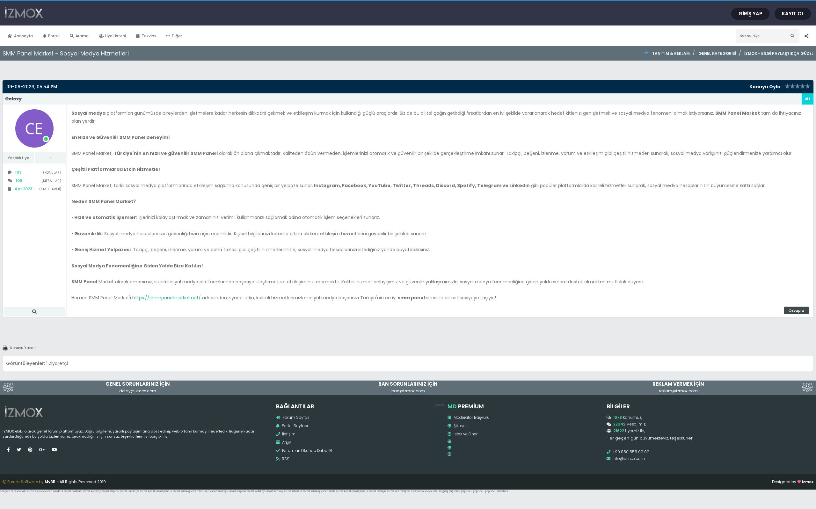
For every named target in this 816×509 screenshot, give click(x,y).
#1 (807, 98)
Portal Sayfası (294, 425)
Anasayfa (23, 36)
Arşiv (286, 442)
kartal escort (155, 491)
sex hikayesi (402, 491)
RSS (285, 459)
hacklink (502, 491)
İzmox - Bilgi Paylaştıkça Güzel (778, 53)
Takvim (149, 36)
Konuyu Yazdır (23, 347)
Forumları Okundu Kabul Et (306, 450)
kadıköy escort (100, 491)
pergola (439, 404)
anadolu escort (25, 491)
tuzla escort (336, 491)
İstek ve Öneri (465, 434)
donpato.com (8, 491)
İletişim (288, 434)
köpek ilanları (433, 491)
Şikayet (460, 425)
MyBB (50, 481)
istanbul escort (301, 491)
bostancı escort (81, 491)
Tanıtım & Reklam (671, 53)
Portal (54, 36)
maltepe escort (44, 491)
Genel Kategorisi (717, 53)
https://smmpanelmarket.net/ (166, 297)
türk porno (417, 491)
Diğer (177, 36)
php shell (454, 491)
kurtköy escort (190, 491)
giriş (445, 491)
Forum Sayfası (296, 417)
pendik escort (172, 491)
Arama (82, 36)
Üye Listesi (115, 36)
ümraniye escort (137, 491)
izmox (807, 481)
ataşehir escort (118, 491)
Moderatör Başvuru (471, 417)
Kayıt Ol (793, 13)
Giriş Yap (750, 13)
